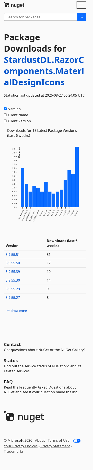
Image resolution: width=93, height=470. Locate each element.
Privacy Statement (55, 446)
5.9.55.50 (13, 263)
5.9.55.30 (13, 280)
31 (49, 254)
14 (49, 280)
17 (49, 263)
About (40, 440)
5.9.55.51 (13, 254)
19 (49, 271)
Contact (12, 344)
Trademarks (14, 451)
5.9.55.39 (13, 271)
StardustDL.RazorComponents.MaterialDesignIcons (44, 71)
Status (11, 360)
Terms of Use (58, 440)
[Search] (81, 17)
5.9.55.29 (13, 289)
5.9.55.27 (13, 297)
